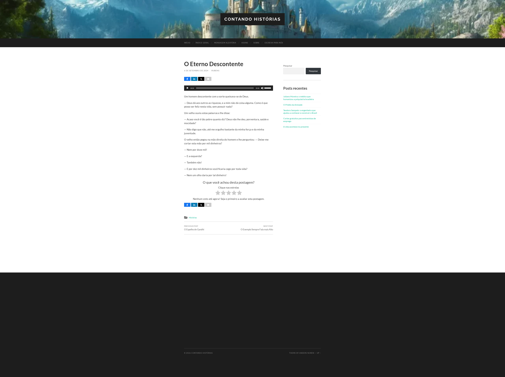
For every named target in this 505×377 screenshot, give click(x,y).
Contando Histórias (252, 19)
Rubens (215, 70)
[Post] (201, 79)
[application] (228, 88)
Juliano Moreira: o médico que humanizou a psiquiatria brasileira (298, 97)
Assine (244, 43)
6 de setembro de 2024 (196, 70)
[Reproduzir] (187, 88)
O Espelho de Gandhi (194, 228)
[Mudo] (262, 88)
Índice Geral (202, 43)
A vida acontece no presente (296, 126)
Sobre (256, 43)
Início (187, 43)
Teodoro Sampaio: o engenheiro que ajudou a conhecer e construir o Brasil (300, 111)
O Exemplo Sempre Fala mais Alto (257, 228)
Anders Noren (306, 353)
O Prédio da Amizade (292, 104)
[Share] (187, 79)
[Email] (208, 79)
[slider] (268, 87)
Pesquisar (287, 65)
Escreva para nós (274, 43)
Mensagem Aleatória (225, 43)
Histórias (193, 217)
